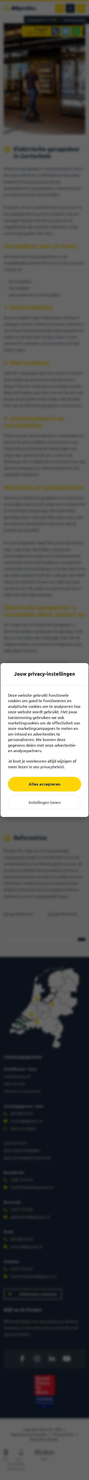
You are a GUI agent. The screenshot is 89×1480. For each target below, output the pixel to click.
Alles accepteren (44, 784)
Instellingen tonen (45, 802)
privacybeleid (52, 766)
